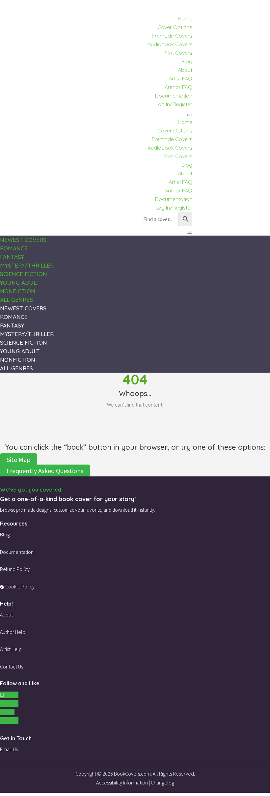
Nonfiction (17, 291)
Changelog (162, 782)
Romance (14, 248)
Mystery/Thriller (27, 265)
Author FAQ (178, 87)
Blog (186, 61)
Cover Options (174, 27)
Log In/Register (173, 104)
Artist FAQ (180, 78)
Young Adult (20, 282)
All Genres (16, 299)
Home (185, 18)
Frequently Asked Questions (45, 471)
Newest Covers (23, 239)
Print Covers (177, 52)
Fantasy (12, 256)
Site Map (19, 459)
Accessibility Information (122, 782)
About (185, 70)
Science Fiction (23, 273)
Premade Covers (172, 35)
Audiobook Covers (170, 44)
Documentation (173, 95)
